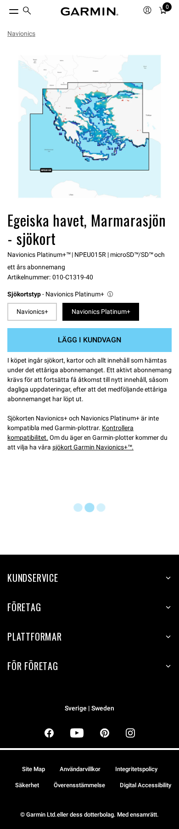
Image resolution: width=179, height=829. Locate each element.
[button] (60, 294)
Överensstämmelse (79, 785)
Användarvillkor (80, 769)
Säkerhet (27, 785)
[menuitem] (27, 11)
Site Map (33, 769)
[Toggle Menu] (5, 9)
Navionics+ (32, 311)
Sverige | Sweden (89, 708)
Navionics (21, 33)
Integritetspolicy (136, 769)
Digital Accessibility (145, 785)
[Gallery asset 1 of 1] (89, 126)
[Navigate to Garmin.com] (89, 11)
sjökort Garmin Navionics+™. (93, 447)
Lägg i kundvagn (89, 339)
